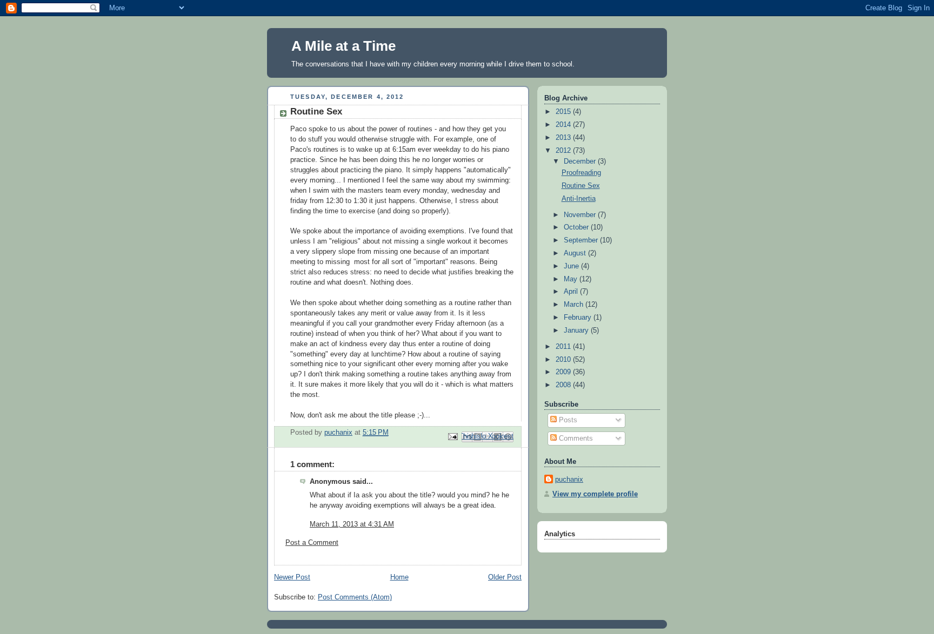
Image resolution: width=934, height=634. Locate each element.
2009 (564, 372)
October (577, 227)
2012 (564, 150)
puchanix (569, 479)
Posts (567, 420)
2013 (564, 137)
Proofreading (581, 173)
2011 (564, 346)
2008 (564, 385)
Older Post (505, 577)
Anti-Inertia (579, 199)
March (574, 304)
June (572, 266)
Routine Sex (581, 186)
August (576, 253)
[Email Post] (452, 436)
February (578, 317)
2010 (564, 359)
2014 (564, 125)
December (581, 161)
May (571, 279)
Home (399, 577)
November (581, 215)
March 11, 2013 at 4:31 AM (352, 524)
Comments (575, 438)
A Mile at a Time (343, 46)
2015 (564, 112)
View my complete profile (595, 494)
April (572, 291)
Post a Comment (311, 543)
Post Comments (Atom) (355, 597)
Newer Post (292, 577)
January (577, 330)
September (582, 240)
